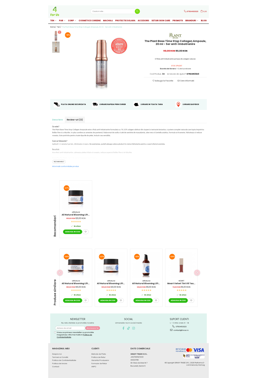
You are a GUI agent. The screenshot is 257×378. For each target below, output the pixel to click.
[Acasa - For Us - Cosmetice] (63, 11)
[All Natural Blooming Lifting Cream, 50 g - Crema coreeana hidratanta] (76, 196)
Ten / (59, 27)
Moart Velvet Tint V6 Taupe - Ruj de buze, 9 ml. (181, 283)
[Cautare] (137, 11)
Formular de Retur (99, 363)
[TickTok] (128, 328)
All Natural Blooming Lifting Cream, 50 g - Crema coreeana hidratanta (76, 214)
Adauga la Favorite (163, 80)
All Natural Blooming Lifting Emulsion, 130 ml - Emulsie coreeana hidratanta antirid (146, 283)
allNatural (76, 212)
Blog (204, 20)
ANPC (93, 366)
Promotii (178, 20)
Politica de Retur (98, 357)
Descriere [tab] (57, 119)
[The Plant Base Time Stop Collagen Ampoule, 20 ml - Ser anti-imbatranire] (101, 63)
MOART (181, 281)
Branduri (190, 20)
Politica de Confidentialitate (64, 360)
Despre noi (57, 354)
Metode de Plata (98, 354)
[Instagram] (133, 328)
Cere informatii (186, 80)
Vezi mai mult (59, 162)
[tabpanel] (101, 63)
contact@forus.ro (181, 330)
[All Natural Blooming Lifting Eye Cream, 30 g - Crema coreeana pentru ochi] (76, 265)
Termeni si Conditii (60, 357)
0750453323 (180, 326)
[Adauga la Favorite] (86, 232)
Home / (53, 27)
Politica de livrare (59, 363)
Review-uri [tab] (75, 119)
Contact (55, 366)
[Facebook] (123, 328)
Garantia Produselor (100, 360)
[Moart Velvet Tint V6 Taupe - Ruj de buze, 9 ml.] (181, 265)
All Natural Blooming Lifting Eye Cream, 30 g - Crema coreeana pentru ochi (76, 283)
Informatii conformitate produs (65, 166)
